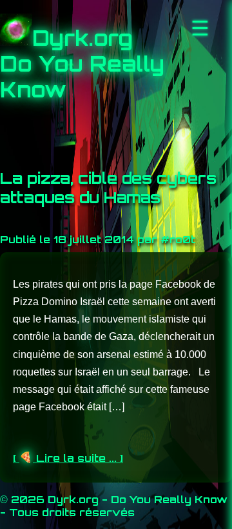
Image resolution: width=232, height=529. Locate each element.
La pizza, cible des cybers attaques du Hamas (108, 187)
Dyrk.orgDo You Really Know (82, 64)
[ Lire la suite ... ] (68, 458)
